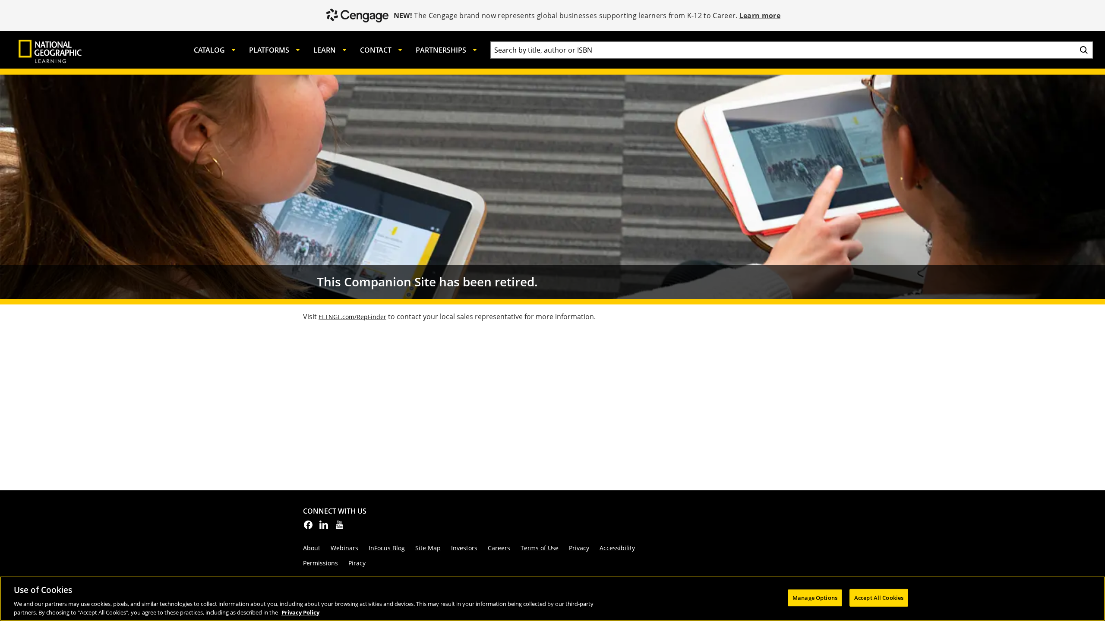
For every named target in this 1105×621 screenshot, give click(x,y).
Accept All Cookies (878, 598)
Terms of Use (540, 548)
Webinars (344, 548)
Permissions (320, 563)
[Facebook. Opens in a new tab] (308, 527)
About (311, 548)
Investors (464, 548)
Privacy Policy (300, 612)
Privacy (579, 548)
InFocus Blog (387, 548)
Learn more (759, 15)
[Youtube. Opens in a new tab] (339, 527)
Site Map (428, 548)
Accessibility (617, 548)
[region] (552, 598)
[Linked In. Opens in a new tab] (324, 527)
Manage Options (814, 598)
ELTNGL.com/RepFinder (352, 317)
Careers (499, 548)
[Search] (1084, 50)
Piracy (357, 563)
